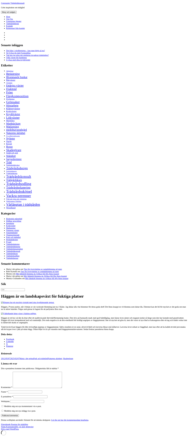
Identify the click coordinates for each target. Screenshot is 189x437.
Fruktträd (11, 89)
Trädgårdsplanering (18, 187)
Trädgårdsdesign (17, 168)
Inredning (10, 223)
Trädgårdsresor (12, 258)
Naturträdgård (11, 233)
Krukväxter (11, 111)
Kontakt (9, 26)
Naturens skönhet (15, 132)
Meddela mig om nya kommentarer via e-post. (22, 406)
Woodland (11, 208)
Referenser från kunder (15, 28)
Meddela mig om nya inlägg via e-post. (20, 411)
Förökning (10, 99)
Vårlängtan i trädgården (23, 204)
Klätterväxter (13, 108)
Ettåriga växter (15, 85)
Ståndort (11, 155)
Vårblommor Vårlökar (13, 201)
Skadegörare (13, 150)
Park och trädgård (13, 237)
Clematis (9, 83)
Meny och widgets (9, 12)
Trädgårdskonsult (18, 176)
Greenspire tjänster (13, 21)
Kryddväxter (13, 114)
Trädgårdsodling (18, 184)
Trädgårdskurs (14, 180)
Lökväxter (13, 117)
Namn (4, 392)
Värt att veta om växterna (16, 199)
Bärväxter (10, 80)
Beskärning (13, 73)
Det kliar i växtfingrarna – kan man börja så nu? (25, 51)
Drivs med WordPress (10, 429)
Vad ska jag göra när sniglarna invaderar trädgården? (27, 55)
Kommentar (6, 387)
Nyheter (10, 138)
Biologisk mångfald (14, 219)
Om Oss (9, 19)
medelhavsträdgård (16, 129)
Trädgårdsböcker (13, 165)
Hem (8, 17)
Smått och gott (12, 153)
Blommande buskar (16, 77)
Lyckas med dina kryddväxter (18, 60)
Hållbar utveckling (13, 221)
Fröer (9, 92)
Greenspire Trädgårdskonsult (12, 3)
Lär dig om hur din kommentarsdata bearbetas (69, 420)
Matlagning (12, 126)
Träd (9, 162)
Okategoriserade (12, 235)
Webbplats (5, 401)
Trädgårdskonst (11, 173)
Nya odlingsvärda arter (13, 136)
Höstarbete (12, 105)
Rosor (9, 146)
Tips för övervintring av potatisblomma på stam (43, 269)
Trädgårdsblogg (12, 24)
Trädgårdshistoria (11, 171)
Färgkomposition (17, 96)
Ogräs (9, 141)
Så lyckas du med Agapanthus (18, 53)
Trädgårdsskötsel (19, 191)
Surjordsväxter (14, 159)
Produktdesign (12, 240)
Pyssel (8, 242)
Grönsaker (13, 102)
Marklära (10, 120)
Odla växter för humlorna (16, 57)
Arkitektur (9, 71)
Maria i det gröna (26, 358)
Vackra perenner (18, 196)
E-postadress (7, 396)
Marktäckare (13, 123)
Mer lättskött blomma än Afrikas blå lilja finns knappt (37, 274)
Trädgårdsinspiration (14, 249)
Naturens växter (12, 230)
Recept (9, 144)
